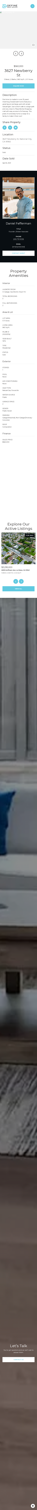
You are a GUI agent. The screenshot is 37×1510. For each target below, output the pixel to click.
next (21, 53)
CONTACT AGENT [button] (18, 253)
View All (18, 589)
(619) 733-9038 (18, 239)
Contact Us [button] (19, 1360)
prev (15, 53)
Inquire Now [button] (18, 86)
